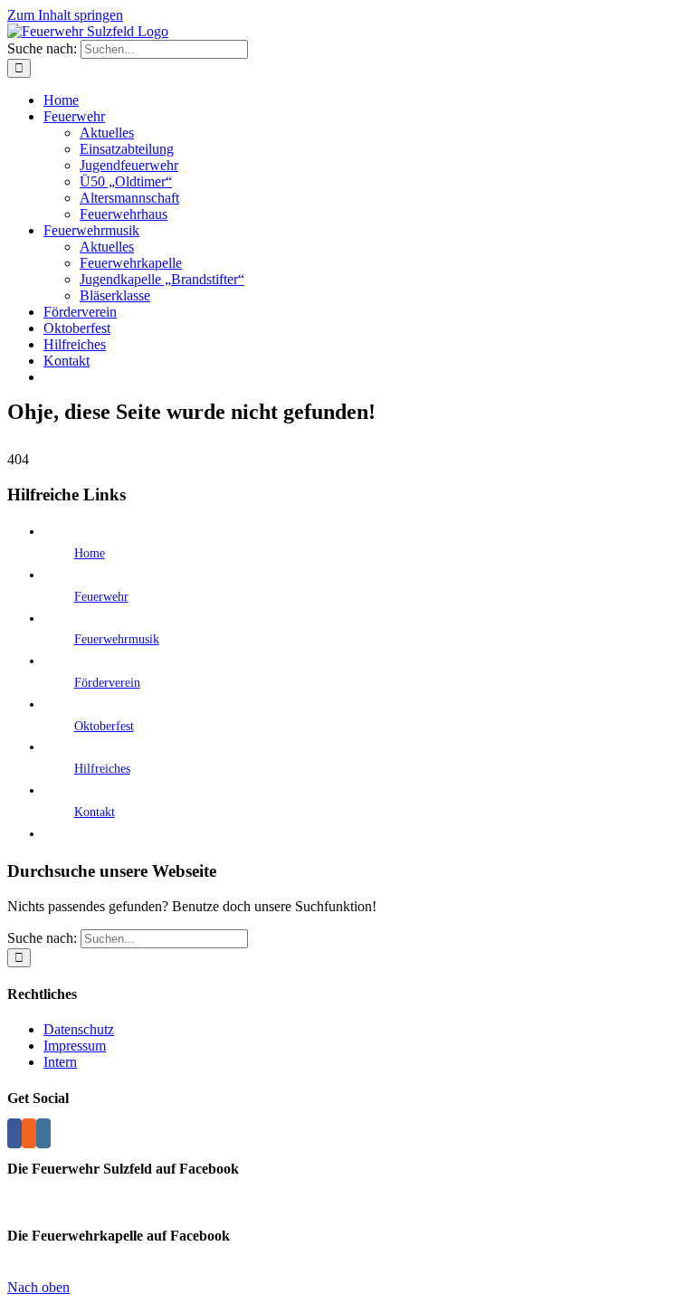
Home (89, 553)
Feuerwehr (101, 597)
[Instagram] (43, 1133)
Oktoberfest (104, 726)
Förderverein (107, 683)
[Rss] (29, 1133)
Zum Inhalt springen (65, 15)
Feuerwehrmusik (116, 639)
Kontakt (94, 812)
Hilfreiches (102, 768)
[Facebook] (14, 1133)
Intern (60, 1062)
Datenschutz (78, 1029)
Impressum (74, 1045)
